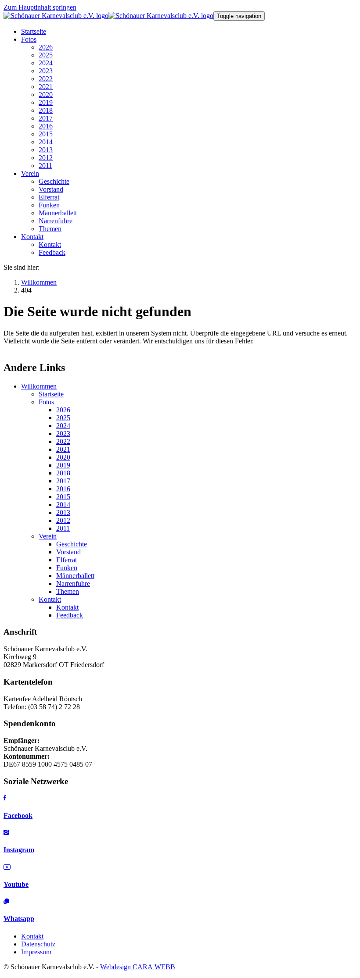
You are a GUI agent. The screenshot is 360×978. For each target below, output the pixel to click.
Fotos (46, 402)
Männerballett (75, 575)
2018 (63, 473)
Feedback (69, 615)
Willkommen (39, 386)
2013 (63, 512)
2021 (63, 449)
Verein (48, 536)
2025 (63, 417)
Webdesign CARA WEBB (137, 967)
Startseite (51, 394)
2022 (63, 441)
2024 (63, 425)
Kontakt (50, 599)
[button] (28, 39)
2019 (63, 465)
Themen (67, 591)
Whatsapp (19, 918)
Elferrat (66, 560)
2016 (63, 489)
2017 (63, 481)
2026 (63, 410)
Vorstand (68, 552)
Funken (66, 567)
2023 (63, 433)
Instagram (19, 849)
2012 (63, 520)
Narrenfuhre (73, 583)
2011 (63, 528)
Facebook (18, 815)
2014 (63, 504)
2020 (63, 457)
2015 (63, 496)
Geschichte (71, 544)
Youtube (16, 884)
